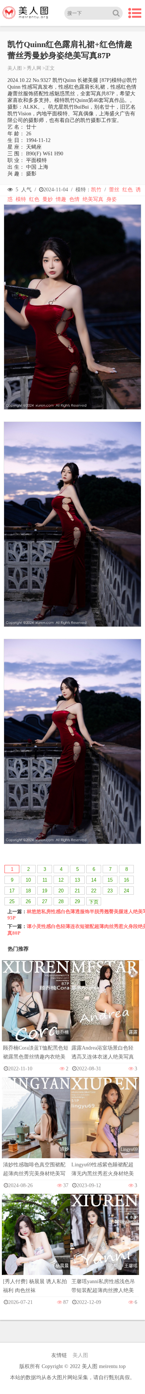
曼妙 (47, 199)
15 (110, 880)
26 (28, 901)
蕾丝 (114, 189)
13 (77, 880)
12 (61, 880)
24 (126, 890)
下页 (94, 902)
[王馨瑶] (104, 1244)
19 (44, 890)
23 (110, 890)
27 (44, 901)
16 (126, 880)
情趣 (61, 199)
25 (11, 901)
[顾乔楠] (36, 1011)
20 (61, 890)
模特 (21, 199)
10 (28, 880)
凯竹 (96, 189)
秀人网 (34, 68)
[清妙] (36, 1127)
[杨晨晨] (36, 1245)
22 (93, 890)
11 (44, 880)
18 (28, 890)
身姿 (111, 199)
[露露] (104, 1011)
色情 (74, 199)
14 (93, 880)
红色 (127, 189)
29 (77, 901)
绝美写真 (93, 199)
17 (11, 890)
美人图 (14, 68)
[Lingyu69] (104, 1127)
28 (61, 901)
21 (77, 890)
